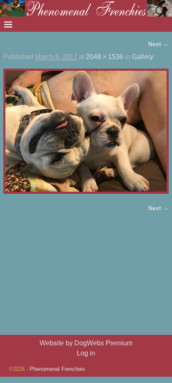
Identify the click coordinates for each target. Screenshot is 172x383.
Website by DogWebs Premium (86, 343)
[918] (86, 131)
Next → (158, 44)
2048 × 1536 (104, 56)
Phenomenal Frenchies (57, 369)
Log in (86, 353)
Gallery (142, 56)
